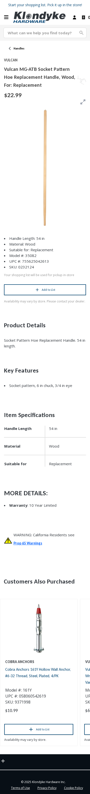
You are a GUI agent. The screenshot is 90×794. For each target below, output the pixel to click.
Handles (19, 48)
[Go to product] (38, 628)
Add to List (48, 290)
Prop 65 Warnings (28, 543)
